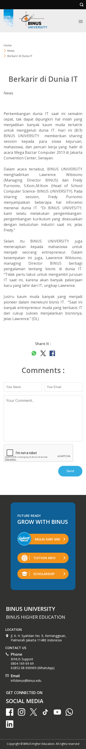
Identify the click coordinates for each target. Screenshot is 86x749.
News (10, 51)
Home (8, 45)
